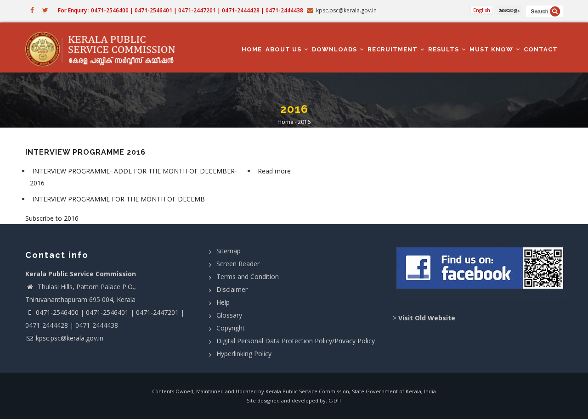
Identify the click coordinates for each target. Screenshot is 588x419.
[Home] (104, 47)
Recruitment (393, 49)
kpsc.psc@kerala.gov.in (69, 338)
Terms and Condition (247, 276)
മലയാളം (509, 9)
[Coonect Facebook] (481, 272)
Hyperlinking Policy (243, 353)
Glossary (229, 315)
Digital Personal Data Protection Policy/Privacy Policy (295, 340)
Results (444, 49)
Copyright (230, 328)
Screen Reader (238, 263)
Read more (275, 172)
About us (284, 49)
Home (252, 49)
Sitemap (228, 250)
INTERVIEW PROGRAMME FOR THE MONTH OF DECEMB (118, 199)
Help (223, 302)
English (481, 9)
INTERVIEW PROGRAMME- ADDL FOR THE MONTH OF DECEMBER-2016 (133, 177)
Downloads (335, 49)
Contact (541, 49)
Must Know (492, 49)
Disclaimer (232, 289)
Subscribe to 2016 (52, 218)
